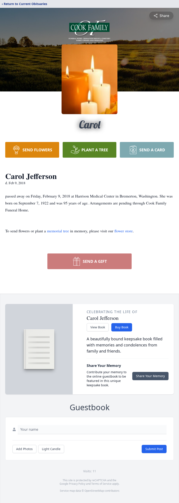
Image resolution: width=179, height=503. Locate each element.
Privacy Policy (77, 484)
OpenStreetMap (94, 491)
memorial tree (58, 230)
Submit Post (154, 449)
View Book (97, 327)
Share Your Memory (150, 376)
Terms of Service (101, 484)
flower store (123, 230)
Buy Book (121, 327)
